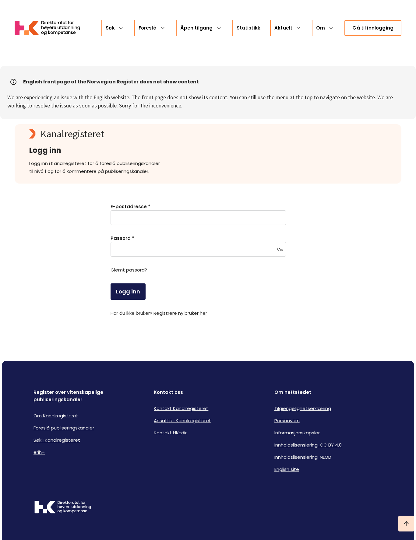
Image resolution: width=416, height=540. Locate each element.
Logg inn (128, 291)
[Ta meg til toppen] (406, 523)
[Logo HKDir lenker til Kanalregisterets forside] (51, 28)
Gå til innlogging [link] (372, 28)
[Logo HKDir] (62, 508)
